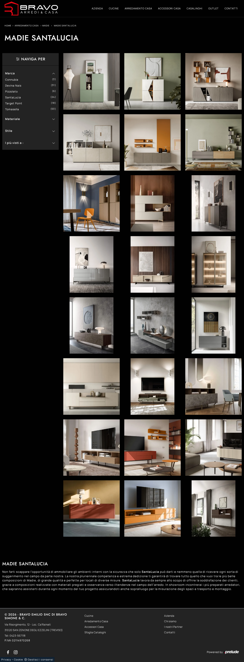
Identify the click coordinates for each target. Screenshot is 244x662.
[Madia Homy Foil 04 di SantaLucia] (91, 325)
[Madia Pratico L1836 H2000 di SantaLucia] (213, 81)
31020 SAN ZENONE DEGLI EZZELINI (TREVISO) (34, 630)
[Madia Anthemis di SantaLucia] (152, 447)
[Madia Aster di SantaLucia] (91, 508)
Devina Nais (14, 85)
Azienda (97, 8)
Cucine (114, 8)
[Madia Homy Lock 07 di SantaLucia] (91, 264)
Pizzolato (13, 91)
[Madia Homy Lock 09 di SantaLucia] (152, 203)
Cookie (18, 659)
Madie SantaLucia (65, 25)
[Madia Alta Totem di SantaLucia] (91, 203)
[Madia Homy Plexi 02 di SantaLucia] (213, 325)
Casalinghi (194, 8)
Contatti (231, 8)
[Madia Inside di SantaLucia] (91, 447)
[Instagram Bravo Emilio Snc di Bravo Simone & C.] (15, 652)
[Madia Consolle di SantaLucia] (213, 508)
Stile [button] (8, 131)
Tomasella (13, 109)
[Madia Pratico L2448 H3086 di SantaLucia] (152, 142)
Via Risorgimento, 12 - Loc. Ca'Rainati (28, 624)
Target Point (15, 103)
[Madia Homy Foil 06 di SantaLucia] (152, 264)
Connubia (13, 79)
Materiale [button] (12, 119)
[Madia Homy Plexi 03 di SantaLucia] (152, 325)
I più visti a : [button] (14, 143)
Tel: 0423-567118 (15, 635)
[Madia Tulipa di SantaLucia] (213, 447)
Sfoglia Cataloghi (95, 632)
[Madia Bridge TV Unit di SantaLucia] (152, 386)
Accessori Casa (169, 8)
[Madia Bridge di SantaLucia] (213, 386)
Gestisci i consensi (40, 659)
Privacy (6, 659)
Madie (45, 25)
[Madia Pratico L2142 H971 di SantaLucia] (91, 142)
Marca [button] (10, 73)
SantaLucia (14, 97)
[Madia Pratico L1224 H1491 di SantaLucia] (91, 81)
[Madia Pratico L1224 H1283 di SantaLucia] (152, 81)
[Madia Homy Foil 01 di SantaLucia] (91, 386)
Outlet (213, 8)
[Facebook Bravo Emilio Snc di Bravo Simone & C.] (8, 652)
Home (8, 25)
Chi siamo (170, 621)
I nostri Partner (173, 627)
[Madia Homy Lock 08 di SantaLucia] (213, 203)
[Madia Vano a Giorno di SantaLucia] (152, 508)
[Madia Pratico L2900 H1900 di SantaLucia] (213, 142)
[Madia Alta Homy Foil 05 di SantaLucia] (213, 264)
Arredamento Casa (138, 8)
